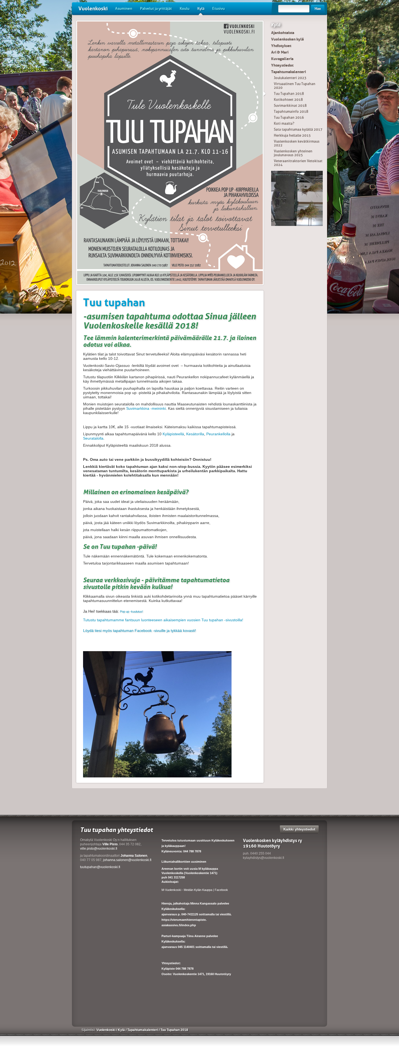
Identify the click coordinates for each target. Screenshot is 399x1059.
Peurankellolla (218, 434)
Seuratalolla (93, 438)
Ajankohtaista (282, 32)
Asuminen (123, 8)
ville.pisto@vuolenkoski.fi (98, 848)
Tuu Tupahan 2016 (289, 117)
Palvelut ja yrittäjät (156, 8)
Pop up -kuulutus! (131, 611)
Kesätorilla (195, 434)
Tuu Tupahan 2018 (289, 93)
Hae (318, 9)
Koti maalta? (284, 123)
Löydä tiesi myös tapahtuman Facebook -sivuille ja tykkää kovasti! (139, 630)
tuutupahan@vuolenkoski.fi (100, 867)
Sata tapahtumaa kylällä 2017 (298, 129)
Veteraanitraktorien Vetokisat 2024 (298, 163)
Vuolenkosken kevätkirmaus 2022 (296, 143)
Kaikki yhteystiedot (299, 829)
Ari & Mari (280, 52)
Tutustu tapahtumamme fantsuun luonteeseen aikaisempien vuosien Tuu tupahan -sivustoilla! (163, 620)
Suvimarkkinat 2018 (290, 105)
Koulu (184, 8)
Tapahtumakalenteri (288, 71)
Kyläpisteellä (173, 434)
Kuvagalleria (282, 58)
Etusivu (218, 8)
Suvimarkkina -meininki (146, 408)
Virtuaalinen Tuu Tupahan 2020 (294, 85)
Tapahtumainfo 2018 (291, 111)
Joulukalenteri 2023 (290, 77)
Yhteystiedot (282, 65)
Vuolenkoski (93, 8)
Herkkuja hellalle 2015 (292, 135)
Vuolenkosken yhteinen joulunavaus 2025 (293, 153)
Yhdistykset (281, 45)
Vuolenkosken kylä (287, 39)
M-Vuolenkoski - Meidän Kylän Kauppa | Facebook (195, 889)
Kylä (200, 8)
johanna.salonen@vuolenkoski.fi (127, 860)
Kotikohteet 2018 (288, 99)
